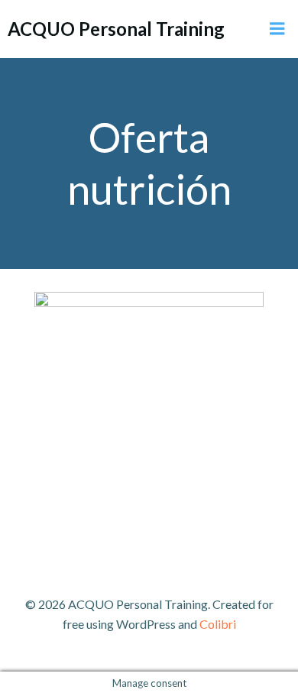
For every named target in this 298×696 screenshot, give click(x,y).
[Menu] (277, 29)
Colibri (217, 624)
